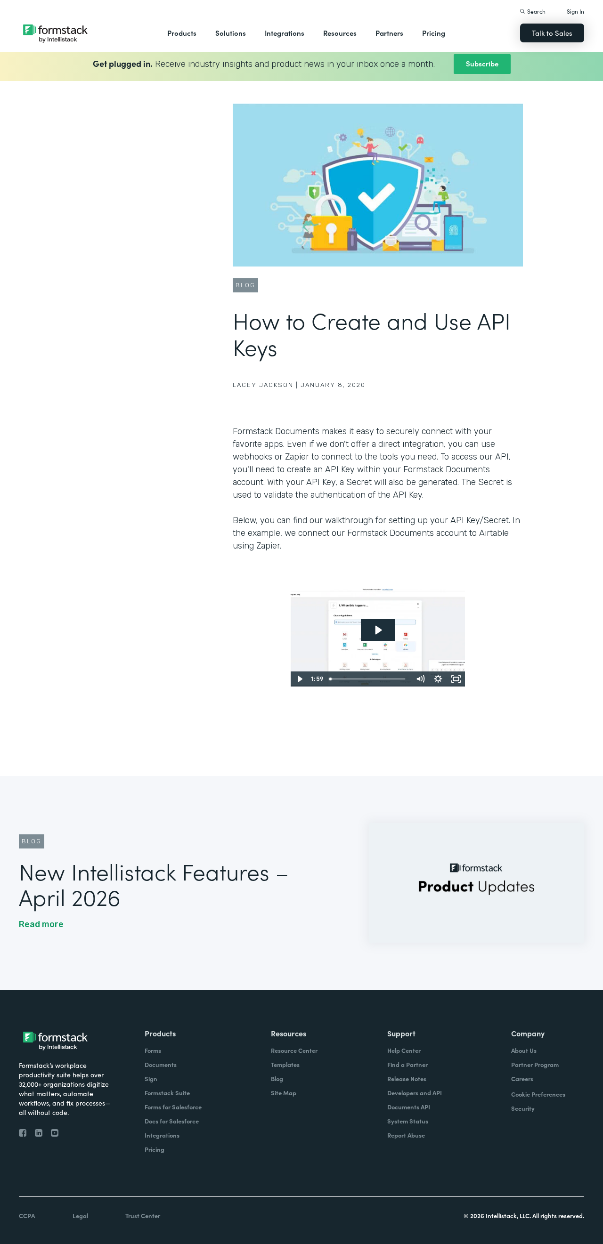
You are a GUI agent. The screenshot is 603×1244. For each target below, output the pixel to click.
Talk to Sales (552, 33)
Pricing (433, 33)
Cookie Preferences (538, 1094)
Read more (41, 924)
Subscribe (482, 63)
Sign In (575, 11)
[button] (182, 33)
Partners (389, 33)
